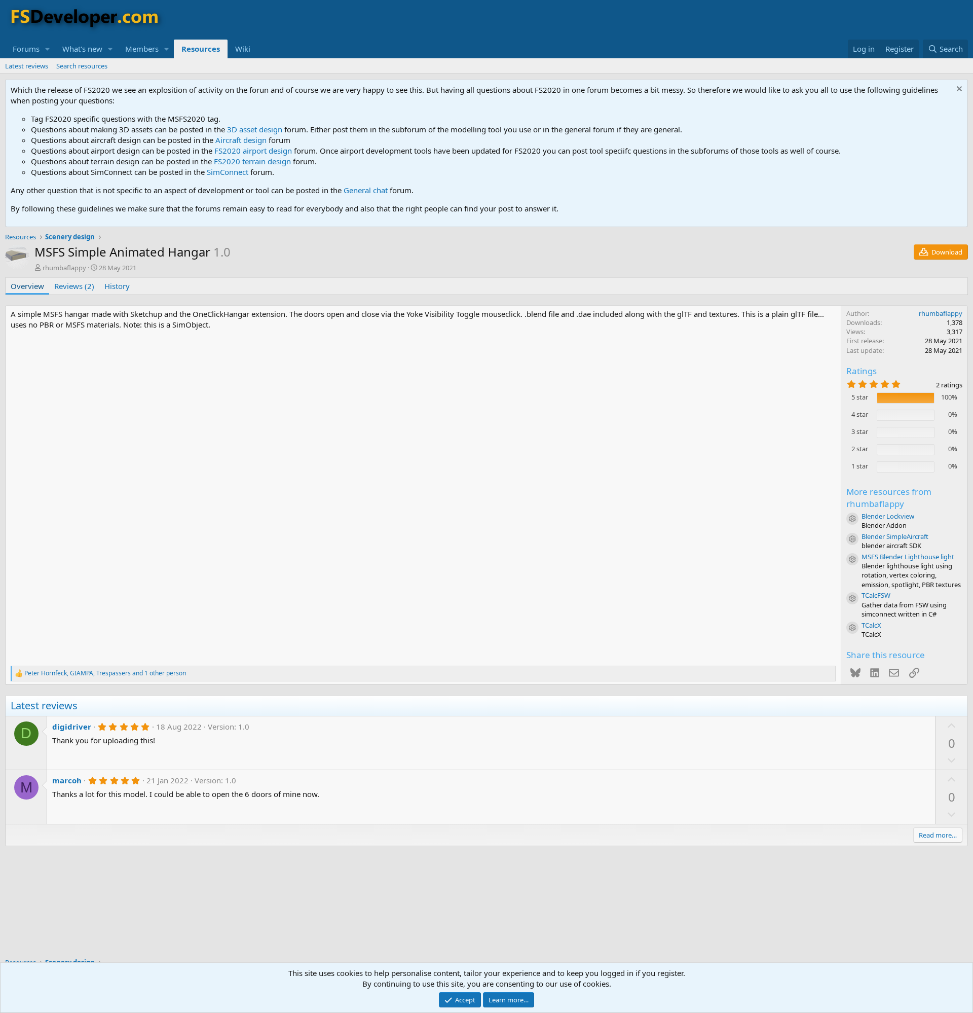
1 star (859, 466)
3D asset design (254, 129)
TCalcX (871, 625)
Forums (26, 49)
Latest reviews (26, 65)
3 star (859, 431)
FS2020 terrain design (252, 161)
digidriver (71, 726)
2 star (859, 448)
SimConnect (227, 172)
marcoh (67, 780)
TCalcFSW (876, 595)
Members (142, 49)
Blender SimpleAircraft (895, 536)
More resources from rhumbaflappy (888, 498)
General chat (366, 190)
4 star (859, 414)
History (117, 286)
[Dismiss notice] (958, 90)
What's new (82, 49)
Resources (200, 49)
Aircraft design (241, 140)
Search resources (81, 65)
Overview (27, 286)
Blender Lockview (888, 516)
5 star (859, 397)
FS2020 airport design (253, 151)
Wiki (242, 49)
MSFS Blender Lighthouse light (908, 556)
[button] (48, 49)
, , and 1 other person (105, 673)
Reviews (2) (74, 286)
